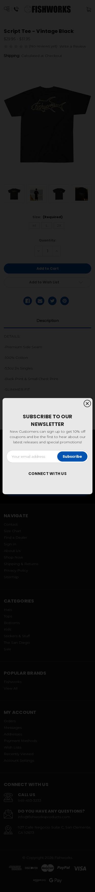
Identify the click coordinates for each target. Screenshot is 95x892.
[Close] (87, 403)
